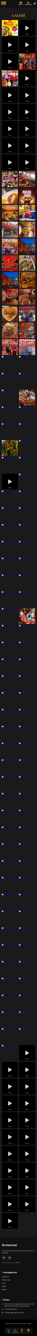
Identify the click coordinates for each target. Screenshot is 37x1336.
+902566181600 (11, 1309)
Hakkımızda (6, 1280)
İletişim (4, 1290)
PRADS (18, 1263)
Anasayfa (5, 1277)
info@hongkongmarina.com (14, 1312)
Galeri (4, 1286)
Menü (4, 1283)
